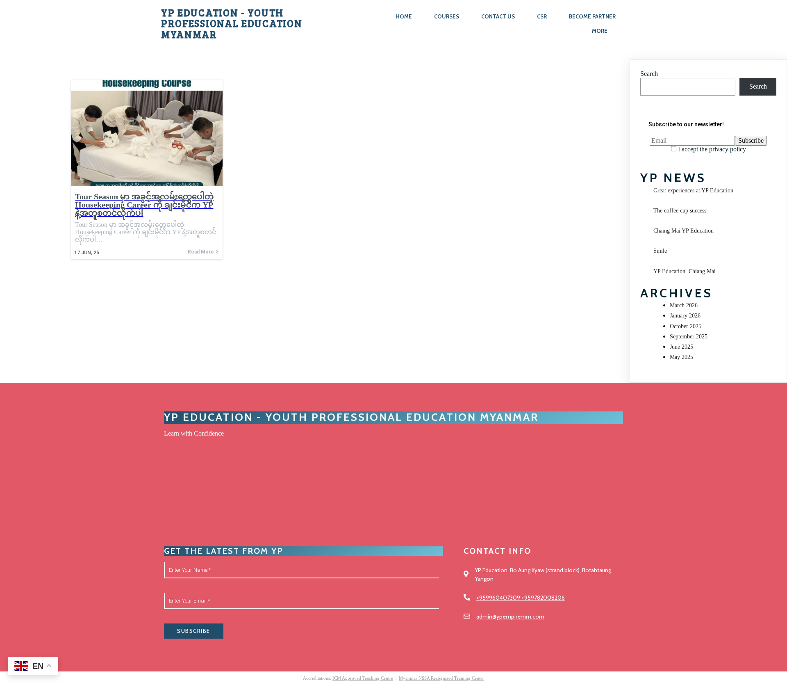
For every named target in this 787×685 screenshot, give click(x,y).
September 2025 (688, 336)
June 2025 (681, 347)
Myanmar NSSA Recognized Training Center (441, 678)
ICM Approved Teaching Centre (362, 678)
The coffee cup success (679, 211)
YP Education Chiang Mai (684, 271)
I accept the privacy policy (711, 149)
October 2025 (685, 326)
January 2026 (685, 316)
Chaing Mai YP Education (683, 231)
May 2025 (681, 357)
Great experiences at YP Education (693, 190)
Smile (660, 251)
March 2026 (684, 305)
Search (649, 73)
